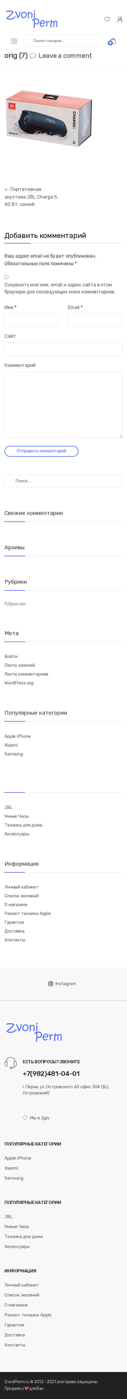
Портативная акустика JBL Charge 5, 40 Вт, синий (31, 197)
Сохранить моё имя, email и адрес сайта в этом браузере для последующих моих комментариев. (59, 288)
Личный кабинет (21, 887)
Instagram (65, 983)
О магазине (15, 904)
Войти (11, 656)
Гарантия (14, 922)
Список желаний (21, 895)
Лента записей (19, 665)
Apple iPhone (17, 736)
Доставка (14, 931)
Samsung (13, 754)
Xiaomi (10, 745)
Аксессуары (16, 834)
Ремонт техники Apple (27, 913)
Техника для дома (23, 825)
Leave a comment (65, 55)
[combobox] (63, 40)
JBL (8, 807)
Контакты (14, 940)
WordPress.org (18, 683)
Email (75, 307)
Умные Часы (16, 816)
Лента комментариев (26, 674)
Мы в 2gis (40, 1118)
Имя (10, 307)
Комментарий (20, 365)
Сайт (10, 336)
